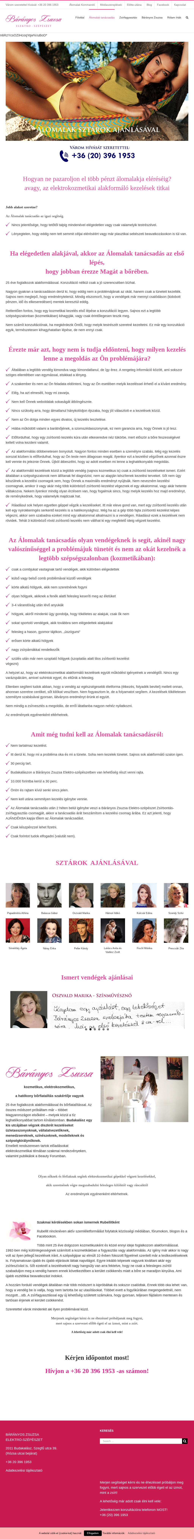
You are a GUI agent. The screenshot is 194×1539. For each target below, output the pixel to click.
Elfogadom (93, 1533)
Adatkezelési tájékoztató (24, 1470)
